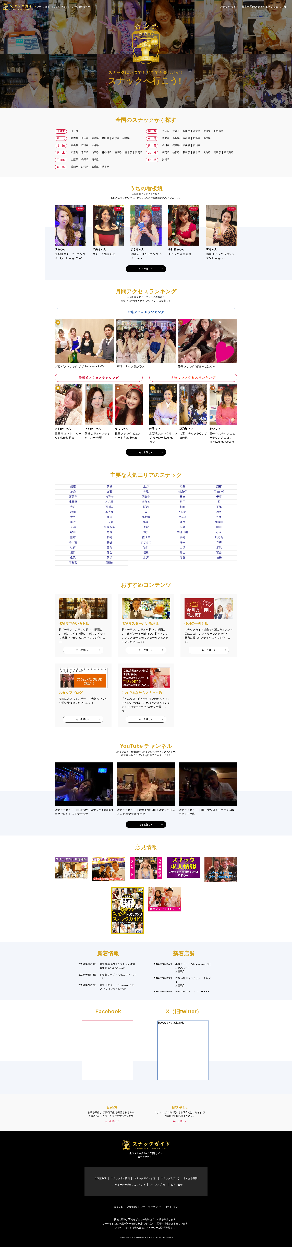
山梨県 (74, 159)
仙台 (109, 552)
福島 (146, 552)
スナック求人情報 (120, 1178)
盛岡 (109, 547)
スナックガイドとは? (145, 1178)
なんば (182, 517)
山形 (182, 547)
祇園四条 (109, 527)
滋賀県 (196, 131)
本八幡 (109, 501)
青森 (219, 542)
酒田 (73, 552)
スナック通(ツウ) (170, 1178)
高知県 (196, 145)
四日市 (182, 511)
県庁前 (73, 542)
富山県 (74, 145)
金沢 (73, 557)
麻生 (182, 542)
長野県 (84, 159)
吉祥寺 (109, 496)
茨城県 (118, 152)
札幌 (109, 542)
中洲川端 (182, 532)
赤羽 (109, 491)
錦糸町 (182, 491)
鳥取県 (165, 138)
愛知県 (74, 166)
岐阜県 (105, 166)
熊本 (73, 537)
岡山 (219, 527)
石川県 (84, 145)
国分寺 (146, 496)
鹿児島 (219, 537)
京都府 (176, 131)
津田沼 (73, 501)
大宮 (73, 506)
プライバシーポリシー (151, 1207)
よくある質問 (190, 1178)
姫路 (146, 522)
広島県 (196, 138)
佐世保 (146, 537)
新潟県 (95, 159)
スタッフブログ (158, 1184)
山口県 (207, 138)
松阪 (219, 511)
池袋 (73, 491)
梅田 (109, 517)
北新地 (146, 517)
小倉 (219, 532)
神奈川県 (106, 152)
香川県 (165, 145)
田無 (182, 496)
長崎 (109, 537)
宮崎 (182, 537)
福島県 (126, 138)
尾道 (109, 532)
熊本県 (196, 152)
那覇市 (109, 562)
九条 (219, 517)
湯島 (182, 486)
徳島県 (176, 145)
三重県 (95, 166)
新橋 (109, 486)
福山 (73, 532)
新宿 (219, 486)
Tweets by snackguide (171, 1022)
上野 (146, 486)
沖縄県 (165, 159)
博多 (146, 532)
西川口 (109, 506)
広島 (182, 527)
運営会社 (118, 1207)
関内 (146, 506)
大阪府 (165, 131)
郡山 (182, 552)
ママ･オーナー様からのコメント (128, 1184)
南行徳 (146, 501)
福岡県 (165, 152)
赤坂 (146, 491)
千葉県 (84, 152)
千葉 (219, 496)
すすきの (146, 542)
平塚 (219, 506)
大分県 (207, 152)
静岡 (73, 511)
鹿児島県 (229, 152)
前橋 (219, 557)
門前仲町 (219, 491)
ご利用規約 (132, 1207)
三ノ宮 (109, 522)
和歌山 (219, 522)
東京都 (74, 152)
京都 (73, 527)
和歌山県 (218, 131)
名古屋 (109, 511)
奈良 (182, 522)
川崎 (182, 506)
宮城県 (95, 138)
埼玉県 (95, 152)
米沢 (219, 547)
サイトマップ (172, 1207)
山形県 (115, 138)
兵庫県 (186, 131)
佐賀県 (176, 152)
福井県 (95, 145)
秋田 (146, 547)
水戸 (146, 557)
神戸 (73, 522)
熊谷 (182, 557)
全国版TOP (101, 1178)
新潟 (109, 557)
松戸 (182, 501)
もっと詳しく (146, 268)
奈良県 (207, 131)
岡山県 (186, 138)
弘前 (73, 547)
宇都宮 (73, 562)
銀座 (73, 486)
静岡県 (84, 166)
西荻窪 (73, 496)
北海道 (74, 131)
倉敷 (146, 527)
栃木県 (128, 152)
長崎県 (186, 152)
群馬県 (138, 152)
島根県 (176, 138)
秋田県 (105, 138)
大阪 (73, 517)
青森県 (74, 138)
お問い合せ (176, 1184)
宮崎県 (217, 152)
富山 (219, 552)
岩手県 (84, 138)
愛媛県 (186, 145)
